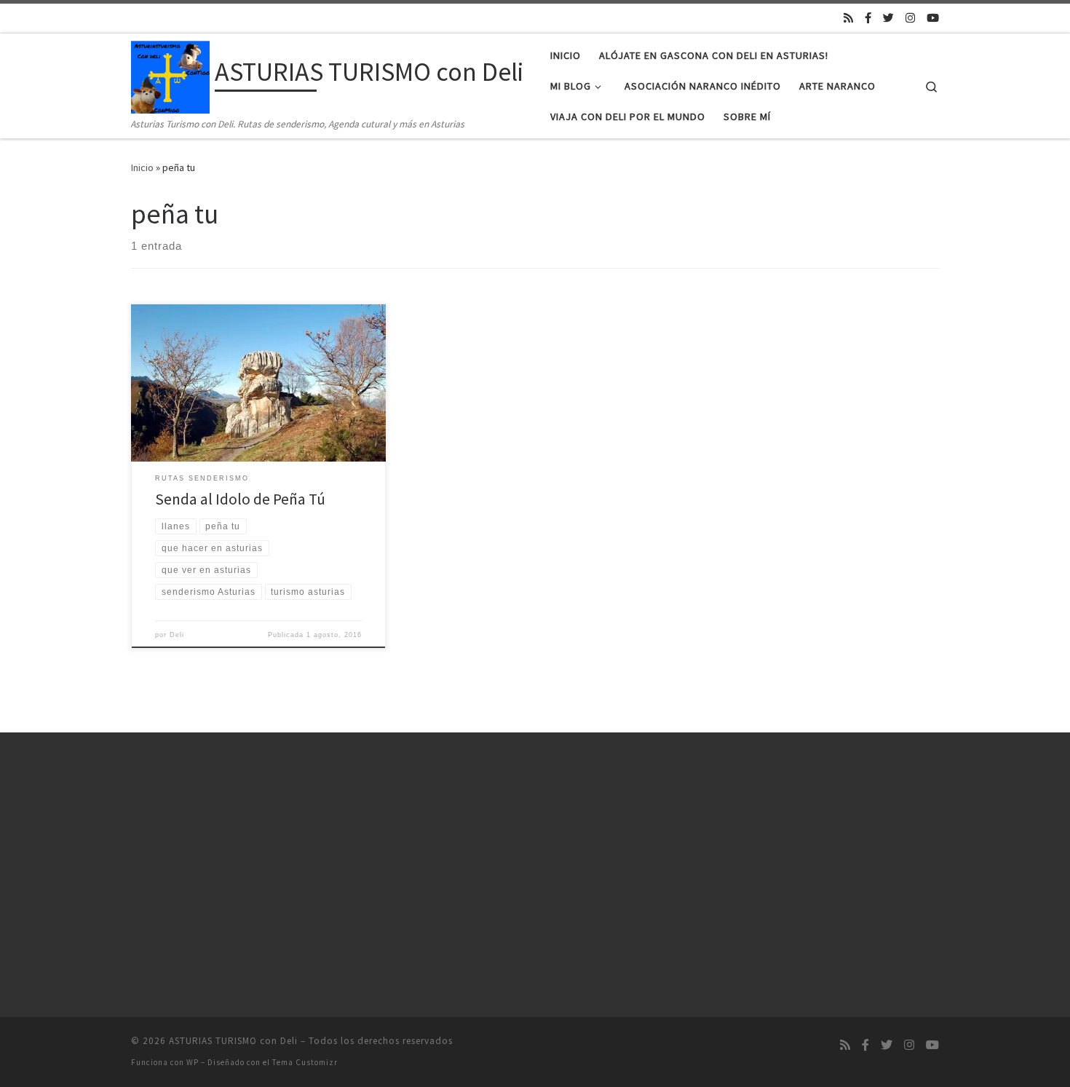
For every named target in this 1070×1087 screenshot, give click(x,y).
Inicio (142, 167)
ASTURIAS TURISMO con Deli (233, 1041)
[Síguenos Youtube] (933, 17)
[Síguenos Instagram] (910, 17)
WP (192, 1062)
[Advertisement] (258, 871)
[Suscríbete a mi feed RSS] (848, 17)
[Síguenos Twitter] (888, 17)
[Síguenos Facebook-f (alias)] (868, 17)
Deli (177, 635)
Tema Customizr (305, 1062)
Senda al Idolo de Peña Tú (240, 499)
